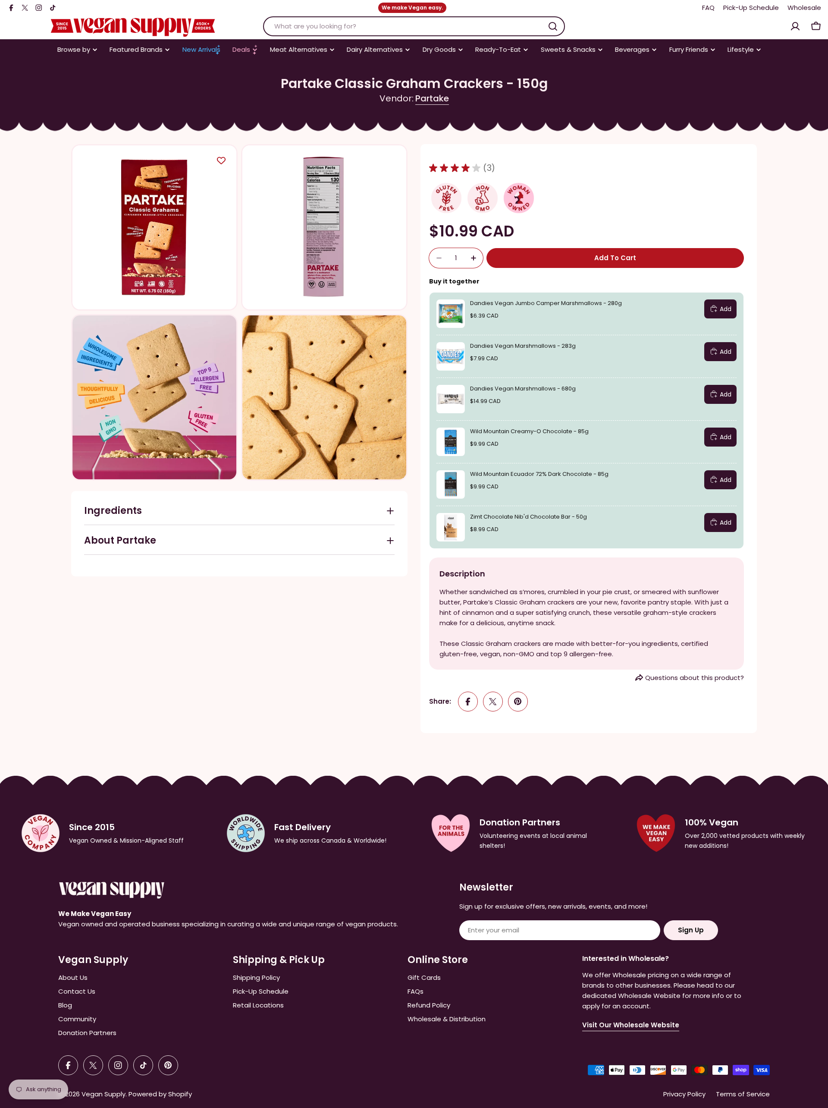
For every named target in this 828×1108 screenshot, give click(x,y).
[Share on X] (493, 701)
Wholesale (804, 7)
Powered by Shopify (160, 1094)
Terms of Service (743, 1094)
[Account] (795, 26)
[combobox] (414, 26)
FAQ (708, 7)
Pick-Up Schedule (751, 7)
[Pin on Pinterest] (518, 701)
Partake (432, 98)
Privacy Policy (684, 1094)
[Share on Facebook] (468, 701)
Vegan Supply (103, 1094)
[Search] (553, 26)
